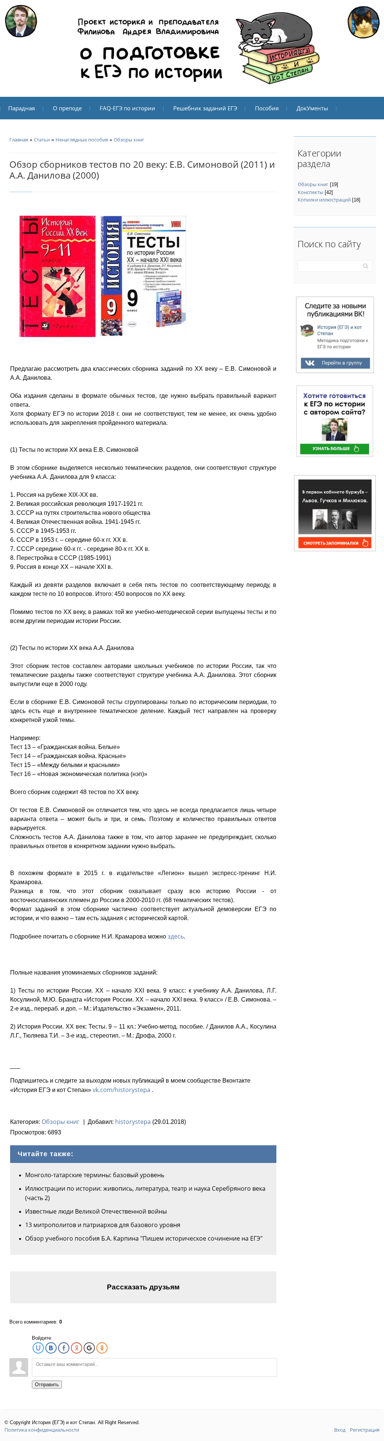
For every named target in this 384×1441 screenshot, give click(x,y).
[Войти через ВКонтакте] (51, 1348)
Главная (18, 139)
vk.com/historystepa (121, 1090)
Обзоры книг (129, 139)
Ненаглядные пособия (82, 139)
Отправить (47, 1384)
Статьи (42, 139)
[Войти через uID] (38, 1348)
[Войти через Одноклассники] (102, 1348)
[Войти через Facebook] (63, 1348)
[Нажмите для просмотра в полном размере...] (100, 275)
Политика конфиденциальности (41, 1429)
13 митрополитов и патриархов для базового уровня (102, 1225)
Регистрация (365, 1429)
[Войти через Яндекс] (76, 1348)
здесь (176, 936)
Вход (339, 1429)
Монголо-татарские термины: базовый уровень (94, 1175)
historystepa (133, 1122)
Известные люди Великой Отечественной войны (96, 1211)
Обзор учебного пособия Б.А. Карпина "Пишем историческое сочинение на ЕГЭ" (143, 1238)
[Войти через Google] (89, 1348)
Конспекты (310, 192)
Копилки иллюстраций (324, 199)
